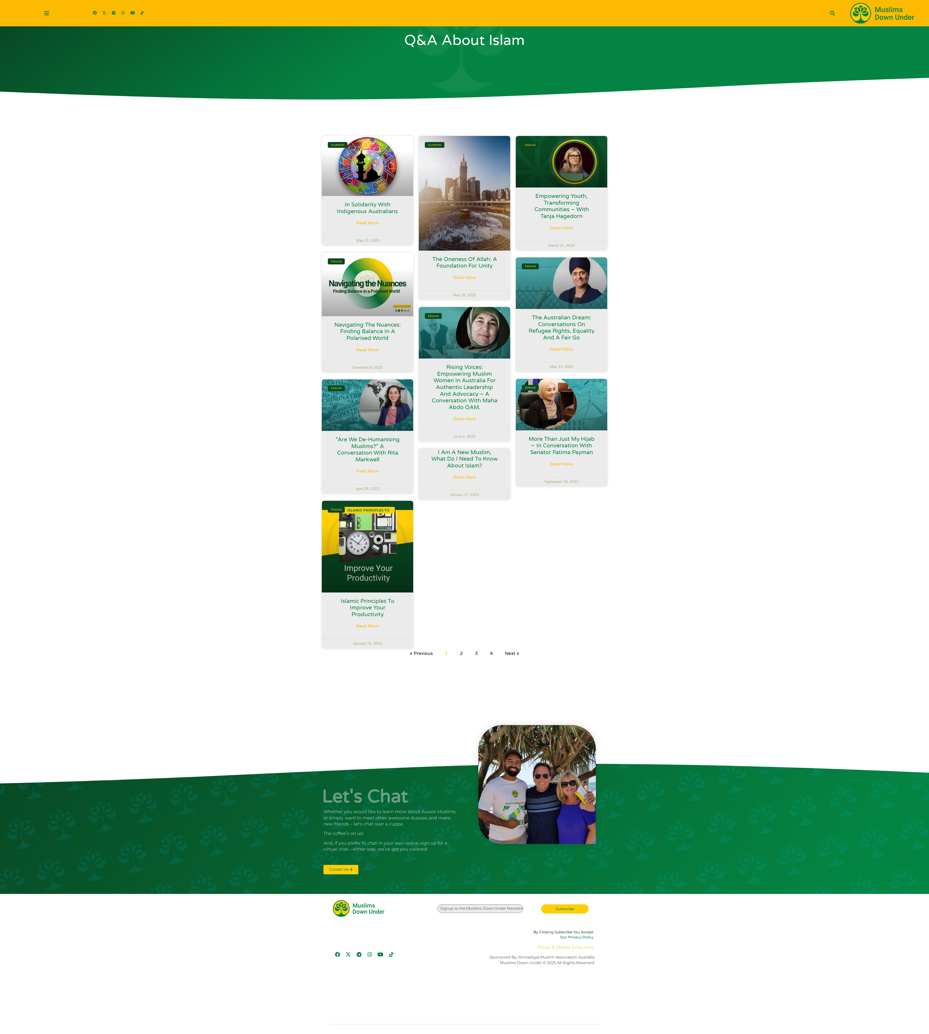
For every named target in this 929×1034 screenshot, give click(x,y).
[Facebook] (95, 13)
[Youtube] (133, 13)
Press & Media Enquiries (565, 947)
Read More (367, 222)
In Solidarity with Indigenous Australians (367, 208)
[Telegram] (114, 13)
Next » (512, 653)
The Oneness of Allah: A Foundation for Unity (464, 263)
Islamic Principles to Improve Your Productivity (367, 608)
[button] (46, 13)
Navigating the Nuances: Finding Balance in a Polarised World (367, 332)
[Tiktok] (142, 13)
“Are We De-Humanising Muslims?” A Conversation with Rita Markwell (368, 449)
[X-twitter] (104, 13)
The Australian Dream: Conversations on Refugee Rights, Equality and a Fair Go (561, 327)
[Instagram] (123, 13)
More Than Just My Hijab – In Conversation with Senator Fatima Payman (562, 446)
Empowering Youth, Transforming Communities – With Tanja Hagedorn (561, 206)
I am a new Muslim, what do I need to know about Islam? (464, 459)
